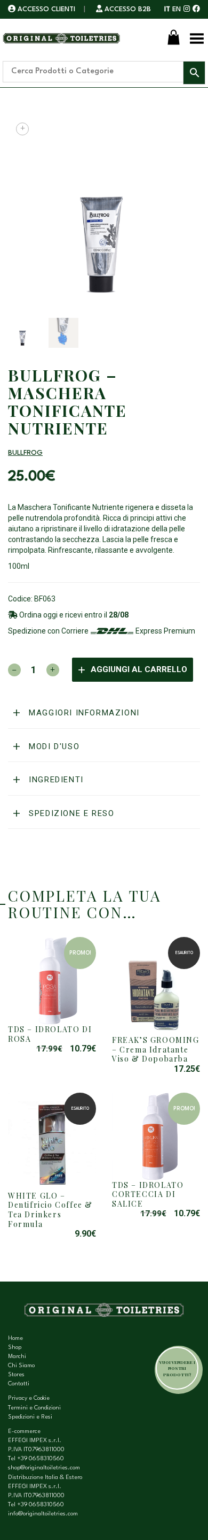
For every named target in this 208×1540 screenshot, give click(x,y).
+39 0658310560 (40, 1459)
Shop (14, 1348)
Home (15, 1338)
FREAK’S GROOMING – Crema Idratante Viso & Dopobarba (155, 1049)
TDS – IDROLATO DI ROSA (50, 1034)
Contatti (18, 1384)
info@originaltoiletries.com (43, 1514)
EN (176, 9)
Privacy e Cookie (29, 1398)
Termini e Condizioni (34, 1408)
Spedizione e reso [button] (70, 813)
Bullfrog (25, 452)
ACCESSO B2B (126, 9)
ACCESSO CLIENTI (46, 9)
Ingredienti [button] (55, 779)
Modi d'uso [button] (53, 746)
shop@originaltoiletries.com (44, 1468)
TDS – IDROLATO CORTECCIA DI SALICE (147, 1194)
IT (167, 9)
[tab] (104, 713)
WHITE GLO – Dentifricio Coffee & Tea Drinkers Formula (50, 1210)
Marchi (17, 1357)
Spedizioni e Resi (30, 1417)
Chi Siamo (21, 1366)
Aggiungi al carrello (139, 669)
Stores (16, 1375)
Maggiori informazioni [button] (83, 713)
